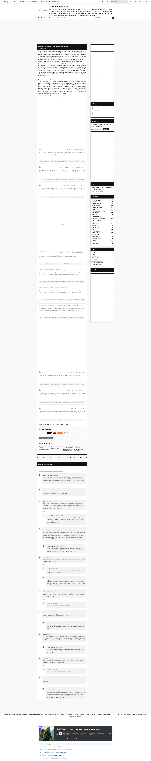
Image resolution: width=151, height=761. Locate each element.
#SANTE (94, 202)
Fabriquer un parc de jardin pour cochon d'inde (53, 46)
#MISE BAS (95, 233)
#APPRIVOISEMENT (97, 222)
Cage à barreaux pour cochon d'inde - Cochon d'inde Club (74, 270)
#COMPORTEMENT (97, 207)
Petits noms (52, 18)
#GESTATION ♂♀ (96, 238)
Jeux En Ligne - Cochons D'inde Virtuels (101, 187)
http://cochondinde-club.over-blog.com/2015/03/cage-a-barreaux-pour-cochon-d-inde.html (62, 281)
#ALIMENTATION (96, 203)
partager (71, 738)
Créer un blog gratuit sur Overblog (54, 714)
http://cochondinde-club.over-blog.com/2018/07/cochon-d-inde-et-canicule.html (64, 179)
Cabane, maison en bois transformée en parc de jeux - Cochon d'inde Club (76, 288)
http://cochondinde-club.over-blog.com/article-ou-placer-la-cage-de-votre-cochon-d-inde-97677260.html (62, 384)
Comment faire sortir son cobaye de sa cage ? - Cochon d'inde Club (75, 390)
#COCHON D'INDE (57, 424)
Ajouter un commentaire (51, 469)
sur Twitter (97, 107)
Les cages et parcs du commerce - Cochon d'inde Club (73, 185)
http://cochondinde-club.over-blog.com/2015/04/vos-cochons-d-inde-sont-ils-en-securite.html (62, 317)
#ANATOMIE (95, 236)
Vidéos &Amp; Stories (97, 191)
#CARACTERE (95, 234)
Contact (66, 18)
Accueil (40, 18)
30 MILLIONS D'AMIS (96, 261)
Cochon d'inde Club (59, 6)
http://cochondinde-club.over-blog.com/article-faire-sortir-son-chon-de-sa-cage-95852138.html (62, 402)
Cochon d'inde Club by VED (20, 714)
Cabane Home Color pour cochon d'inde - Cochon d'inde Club (74, 149)
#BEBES (94, 229)
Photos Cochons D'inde (97, 189)
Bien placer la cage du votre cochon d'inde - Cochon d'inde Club (75, 372)
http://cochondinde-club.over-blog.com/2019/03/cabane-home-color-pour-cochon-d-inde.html (62, 161)
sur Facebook (97, 110)
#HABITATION (65, 424)
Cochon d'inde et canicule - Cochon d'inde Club (72, 167)
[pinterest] (108, 1)
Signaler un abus (84, 714)
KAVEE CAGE (94, 257)
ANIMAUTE (94, 254)
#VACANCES (95, 242)
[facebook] (102, 1)
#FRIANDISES (95, 225)
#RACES (94, 240)
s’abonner (61, 738)
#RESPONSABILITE (97, 216)
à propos (80, 738)
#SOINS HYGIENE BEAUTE (99, 211)
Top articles (68, 714)
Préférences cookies (75, 716)
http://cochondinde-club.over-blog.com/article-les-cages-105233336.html (66, 197)
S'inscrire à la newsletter (46, 438)
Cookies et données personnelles (137, 714)
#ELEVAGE (95, 244)
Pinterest (59, 18)
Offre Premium (121, 714)
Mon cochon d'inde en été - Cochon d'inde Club (72, 252)
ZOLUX (93, 252)
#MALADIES (95, 213)
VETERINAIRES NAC (96, 264)
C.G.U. (93, 714)
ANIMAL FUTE (95, 256)
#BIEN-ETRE (95, 209)
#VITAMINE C (95, 223)
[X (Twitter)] (105, 1)
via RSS (96, 114)
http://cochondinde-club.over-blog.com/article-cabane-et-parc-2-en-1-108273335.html (63, 299)
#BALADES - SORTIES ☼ (46, 424)
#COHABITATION (96, 231)
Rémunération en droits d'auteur (106, 714)
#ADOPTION (95, 227)
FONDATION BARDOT (97, 262)
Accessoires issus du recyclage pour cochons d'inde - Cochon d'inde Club (76, 408)
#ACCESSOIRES (96, 214)
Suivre (45, 18)
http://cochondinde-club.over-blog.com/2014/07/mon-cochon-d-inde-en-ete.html (64, 263)
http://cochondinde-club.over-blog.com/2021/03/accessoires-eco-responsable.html (64, 420)
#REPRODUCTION (97, 220)
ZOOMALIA (94, 259)
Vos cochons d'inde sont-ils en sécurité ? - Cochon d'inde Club (74, 305)
